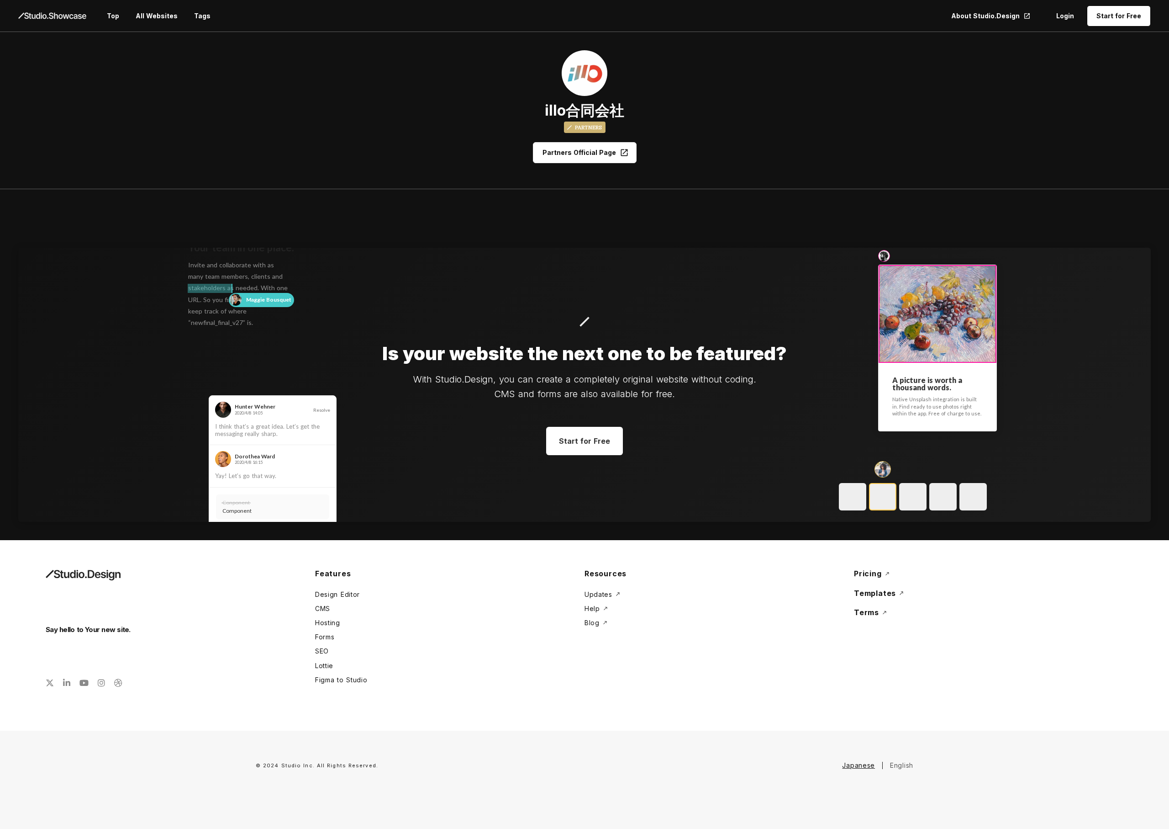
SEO (322, 651)
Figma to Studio (341, 680)
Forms (325, 637)
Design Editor (337, 594)
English (901, 765)
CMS (322, 608)
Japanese (858, 765)
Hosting (327, 623)
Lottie (324, 666)
